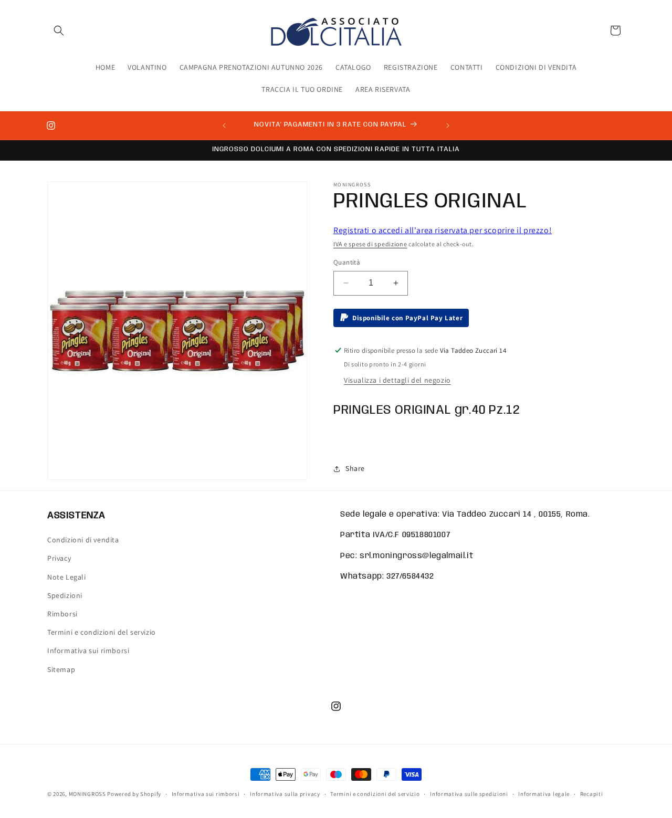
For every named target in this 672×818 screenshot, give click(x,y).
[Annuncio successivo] (447, 125)
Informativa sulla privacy (285, 794)
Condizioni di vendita (83, 539)
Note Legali (66, 577)
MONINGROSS (87, 794)
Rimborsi (62, 613)
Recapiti (591, 794)
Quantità (346, 262)
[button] (58, 30)
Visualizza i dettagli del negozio (397, 380)
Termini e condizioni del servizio (101, 632)
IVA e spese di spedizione (370, 243)
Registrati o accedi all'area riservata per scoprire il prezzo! (442, 230)
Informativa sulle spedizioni (469, 794)
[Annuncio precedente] (224, 125)
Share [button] (355, 468)
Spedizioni (64, 595)
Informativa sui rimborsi (88, 651)
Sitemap (61, 669)
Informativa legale (544, 794)
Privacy (59, 558)
